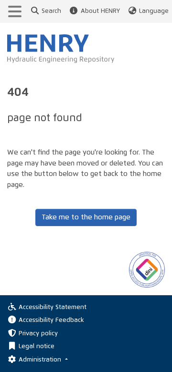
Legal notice (36, 346)
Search (51, 11)
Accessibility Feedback (51, 320)
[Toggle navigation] (14, 11)
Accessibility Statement (52, 307)
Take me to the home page (86, 217)
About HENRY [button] (100, 11)
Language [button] (154, 11)
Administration (41, 360)
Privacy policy (38, 334)
